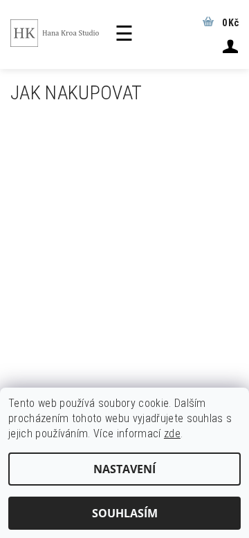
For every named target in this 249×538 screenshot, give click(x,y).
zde (172, 433)
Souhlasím (125, 513)
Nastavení (124, 469)
